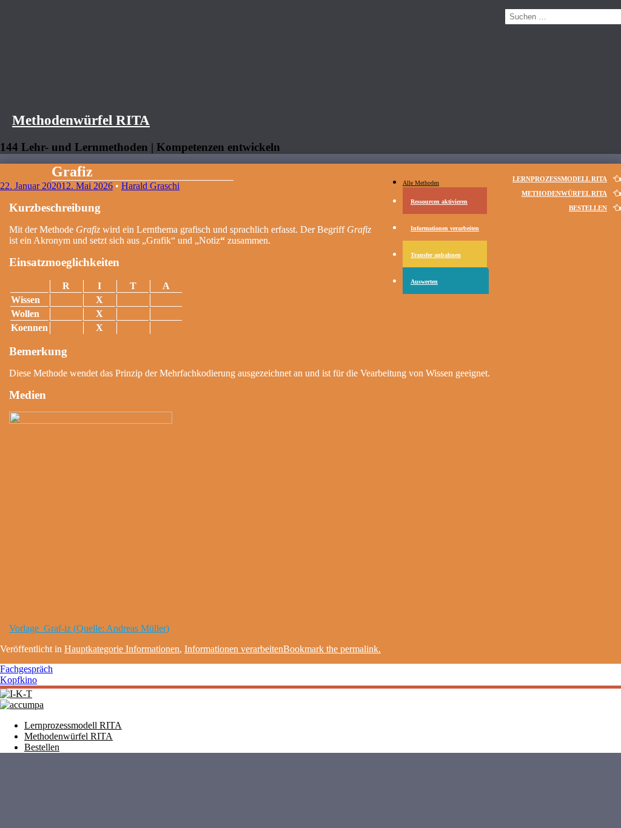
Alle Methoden (421, 182)
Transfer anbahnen (436, 255)
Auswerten (424, 281)
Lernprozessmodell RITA (73, 725)
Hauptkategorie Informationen (122, 649)
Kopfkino (18, 680)
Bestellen (588, 208)
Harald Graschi (150, 186)
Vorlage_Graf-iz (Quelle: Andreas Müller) (89, 628)
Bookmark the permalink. (332, 649)
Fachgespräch (26, 669)
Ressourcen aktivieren (439, 201)
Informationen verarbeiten (445, 228)
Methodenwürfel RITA (81, 120)
